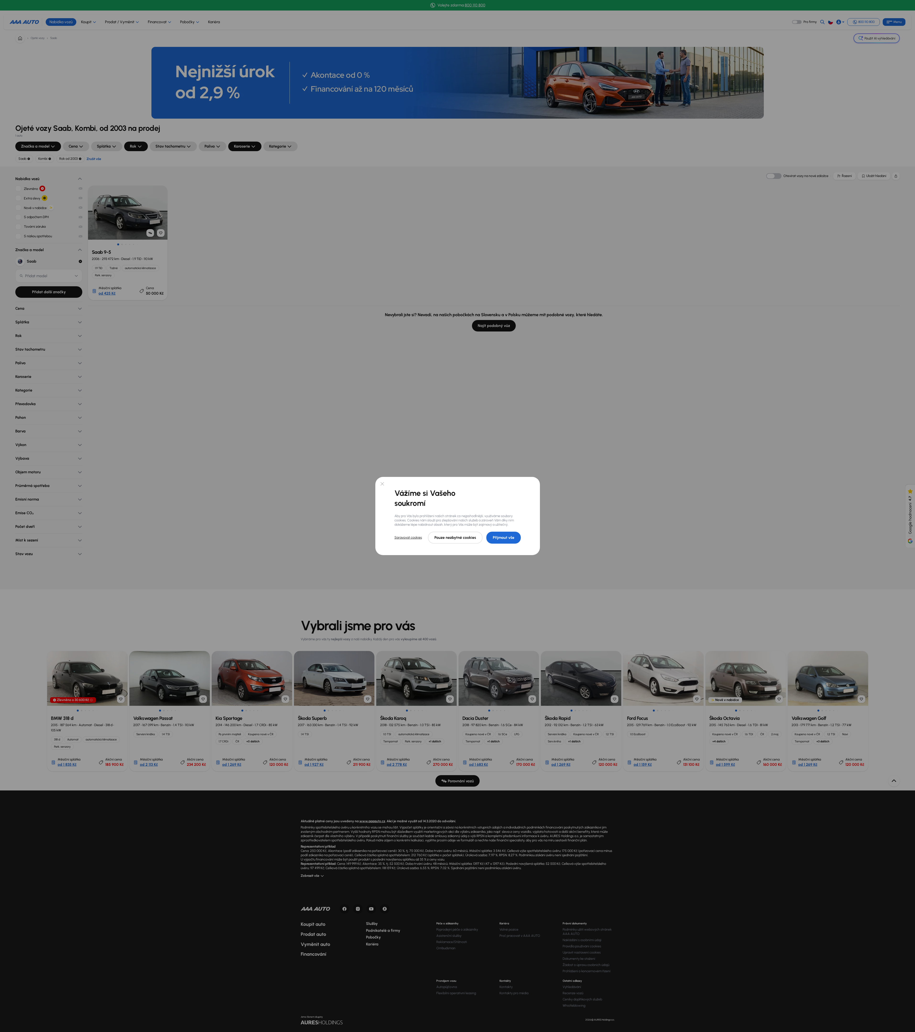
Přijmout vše (503, 537)
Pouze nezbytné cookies (455, 537)
